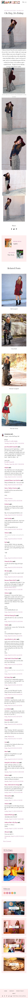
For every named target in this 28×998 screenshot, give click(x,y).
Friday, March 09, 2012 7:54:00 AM (13, 529)
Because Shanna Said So (11, 580)
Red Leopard (14, 309)
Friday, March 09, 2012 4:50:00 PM (13, 685)
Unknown (7, 533)
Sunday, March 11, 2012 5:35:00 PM (13, 811)
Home (5, 991)
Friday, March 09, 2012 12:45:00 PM (14, 621)
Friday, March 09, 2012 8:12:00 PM (13, 748)
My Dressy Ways (9, 677)
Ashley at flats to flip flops (11, 822)
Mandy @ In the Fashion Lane (12, 762)
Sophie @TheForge (9, 815)
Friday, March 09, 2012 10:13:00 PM (13, 759)
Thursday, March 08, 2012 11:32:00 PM (14, 443)
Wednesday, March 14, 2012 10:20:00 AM (14, 837)
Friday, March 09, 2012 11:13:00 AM (13, 589)
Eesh (6, 542)
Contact (11, 991)
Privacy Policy (20, 991)
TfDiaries (17, 996)
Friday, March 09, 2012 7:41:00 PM (13, 739)
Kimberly (7, 504)
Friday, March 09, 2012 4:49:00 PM (13, 674)
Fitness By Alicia (9, 561)
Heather (7, 625)
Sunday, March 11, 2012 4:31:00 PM (13, 800)
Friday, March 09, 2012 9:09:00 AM (13, 567)
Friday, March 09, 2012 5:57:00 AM (13, 485)
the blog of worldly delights (11, 441)
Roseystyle (7, 720)
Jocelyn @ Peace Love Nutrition (12, 480)
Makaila (6, 467)
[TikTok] (12, 893)
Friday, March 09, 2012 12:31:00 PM (13, 612)
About (14, 993)
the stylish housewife (9, 462)
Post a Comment (7, 841)
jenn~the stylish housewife (11, 447)
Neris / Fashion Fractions (11, 488)
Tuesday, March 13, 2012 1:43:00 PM (14, 828)
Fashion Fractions (8, 498)
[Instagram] (7, 893)
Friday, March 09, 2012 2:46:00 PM (13, 655)
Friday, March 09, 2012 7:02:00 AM (13, 515)
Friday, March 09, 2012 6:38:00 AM (13, 501)
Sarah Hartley (8, 518)
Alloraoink (7, 832)
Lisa (6, 742)
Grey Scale (14, 348)
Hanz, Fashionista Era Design (12, 785)
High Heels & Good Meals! (11, 658)
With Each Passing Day (10, 615)
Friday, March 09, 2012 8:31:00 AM (13, 558)
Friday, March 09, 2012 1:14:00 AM (13, 477)
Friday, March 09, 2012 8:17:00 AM (13, 539)
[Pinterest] (10, 893)
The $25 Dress (14, 428)
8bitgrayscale (11, 736)
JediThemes (24, 996)
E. (5, 688)
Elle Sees (7, 571)
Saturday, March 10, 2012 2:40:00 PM (14, 781)
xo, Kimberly (8, 698)
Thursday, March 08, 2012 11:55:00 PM (14, 464)
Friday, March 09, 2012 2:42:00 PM (13, 636)
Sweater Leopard (14, 388)
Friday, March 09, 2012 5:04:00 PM (13, 694)
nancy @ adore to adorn (11, 639)
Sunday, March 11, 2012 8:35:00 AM (13, 792)
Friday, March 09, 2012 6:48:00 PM (13, 724)
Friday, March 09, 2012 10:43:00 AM (14, 577)
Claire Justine (8, 796)
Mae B (6, 751)
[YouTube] (15, 893)
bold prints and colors (10, 10)
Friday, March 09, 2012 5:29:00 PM (13, 705)
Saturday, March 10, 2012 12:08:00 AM (14, 772)
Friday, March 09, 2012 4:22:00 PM (13, 664)
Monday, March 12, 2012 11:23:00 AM (14, 819)
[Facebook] (5, 893)
